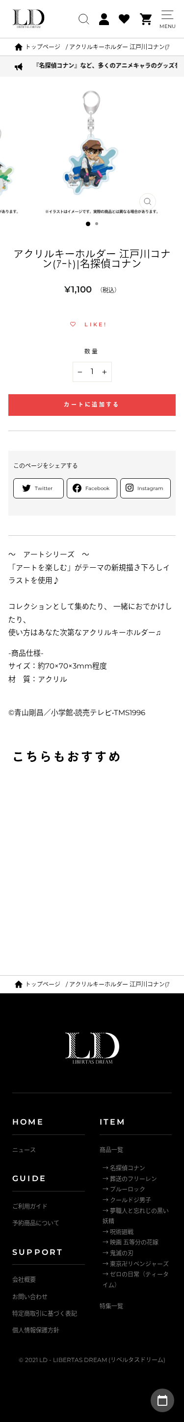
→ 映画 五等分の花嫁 (130, 1242)
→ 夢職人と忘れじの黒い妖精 (136, 1216)
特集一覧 (111, 1306)
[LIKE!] (145, 790)
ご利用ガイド (30, 1206)
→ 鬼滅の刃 (118, 1253)
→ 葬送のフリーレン (130, 1179)
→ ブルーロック (124, 1189)
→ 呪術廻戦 (118, 1232)
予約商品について (35, 1223)
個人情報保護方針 (35, 1330)
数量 (92, 351)
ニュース (24, 1150)
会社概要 (24, 1279)
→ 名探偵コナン (124, 1168)
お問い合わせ (30, 1297)
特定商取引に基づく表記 (44, 1313)
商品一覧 (111, 1150)
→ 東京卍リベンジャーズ (136, 1264)
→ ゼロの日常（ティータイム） (136, 1280)
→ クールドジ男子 (127, 1200)
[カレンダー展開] (162, 1400)
